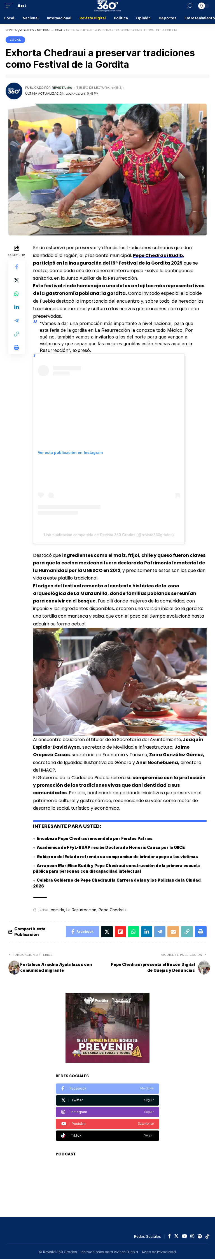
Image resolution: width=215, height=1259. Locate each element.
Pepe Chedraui (113, 909)
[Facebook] (107, 1088)
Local (15, 39)
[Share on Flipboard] (120, 931)
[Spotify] (200, 1236)
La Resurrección (81, 909)
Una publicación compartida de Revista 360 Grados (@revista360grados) (109, 534)
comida (57, 909)
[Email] (173, 931)
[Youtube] (107, 1124)
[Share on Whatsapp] (16, 293)
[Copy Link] (16, 334)
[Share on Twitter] (16, 280)
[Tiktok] (107, 1135)
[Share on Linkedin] (16, 307)
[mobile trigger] (10, 6)
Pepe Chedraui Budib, (158, 255)
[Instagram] (107, 1112)
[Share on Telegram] (16, 320)
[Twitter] (107, 1100)
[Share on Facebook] (16, 267)
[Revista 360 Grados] (107, 6)
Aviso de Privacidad (159, 1251)
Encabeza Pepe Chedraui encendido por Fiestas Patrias (95, 838)
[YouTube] (184, 1236)
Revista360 (62, 88)
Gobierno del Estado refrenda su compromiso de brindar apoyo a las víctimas (117, 856)
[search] (189, 6)
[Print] (16, 347)
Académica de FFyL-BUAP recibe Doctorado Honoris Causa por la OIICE (111, 847)
